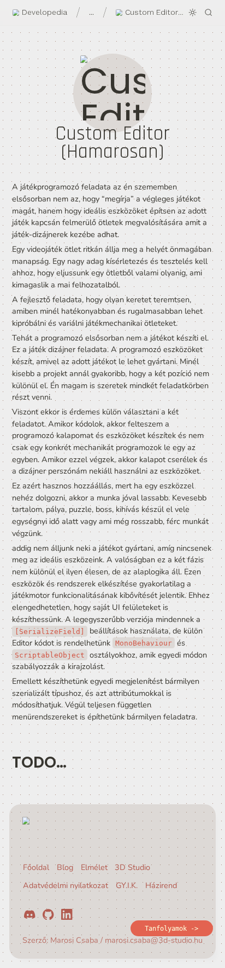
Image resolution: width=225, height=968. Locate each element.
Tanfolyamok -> (171, 928)
